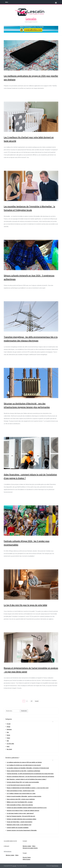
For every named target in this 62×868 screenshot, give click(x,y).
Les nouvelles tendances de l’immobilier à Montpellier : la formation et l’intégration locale (28, 768)
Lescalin (31, 19)
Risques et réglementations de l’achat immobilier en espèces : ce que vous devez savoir (28, 788)
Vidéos (16, 855)
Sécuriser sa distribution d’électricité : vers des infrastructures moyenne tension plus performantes (30, 776)
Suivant (36, 701)
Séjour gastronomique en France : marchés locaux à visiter (20, 790)
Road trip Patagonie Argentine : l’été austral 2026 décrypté (21, 816)
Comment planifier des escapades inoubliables (18, 827)
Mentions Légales (10, 855)
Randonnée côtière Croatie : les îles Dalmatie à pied (19, 824)
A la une (8, 723)
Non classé (9, 749)
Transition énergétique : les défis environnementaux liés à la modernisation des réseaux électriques (30, 773)
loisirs (8, 746)
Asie (8, 732)
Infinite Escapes (26, 859)
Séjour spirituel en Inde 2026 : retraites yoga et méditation (21, 799)
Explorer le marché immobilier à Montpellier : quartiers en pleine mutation (24, 796)
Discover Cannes (27, 857)
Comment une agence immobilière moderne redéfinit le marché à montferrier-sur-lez (27, 807)
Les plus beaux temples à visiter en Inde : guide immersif (20, 813)
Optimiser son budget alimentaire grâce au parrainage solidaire (21, 819)
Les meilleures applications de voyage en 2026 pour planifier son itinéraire (24, 762)
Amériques (9, 729)
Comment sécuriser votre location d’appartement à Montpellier (22, 830)
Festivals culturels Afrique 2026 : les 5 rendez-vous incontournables (23, 782)
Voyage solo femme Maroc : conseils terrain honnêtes (19, 822)
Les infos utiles (10, 743)
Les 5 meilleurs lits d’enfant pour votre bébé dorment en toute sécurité (24, 765)
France (8, 738)
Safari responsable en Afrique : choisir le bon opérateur (20, 805)
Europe (8, 735)
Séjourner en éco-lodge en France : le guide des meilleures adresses (23, 810)
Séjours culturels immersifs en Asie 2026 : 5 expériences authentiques (23, 771)
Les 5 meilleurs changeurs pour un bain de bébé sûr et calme (21, 793)
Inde (8, 740)
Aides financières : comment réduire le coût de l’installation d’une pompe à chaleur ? (26, 779)
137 (31, 701)
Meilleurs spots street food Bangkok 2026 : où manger (20, 802)
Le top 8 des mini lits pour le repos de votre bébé (25, 605)
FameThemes (55, 865)
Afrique (8, 726)
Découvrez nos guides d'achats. (30, 848)
